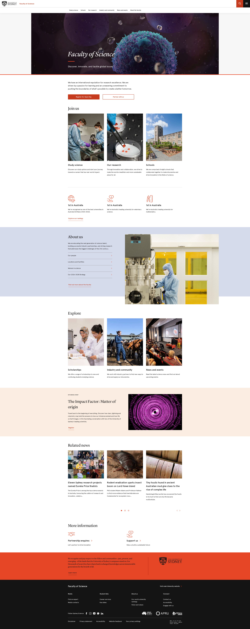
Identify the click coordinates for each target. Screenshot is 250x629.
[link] (86, 144)
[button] (239, 3)
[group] (125, 477)
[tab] (121, 510)
